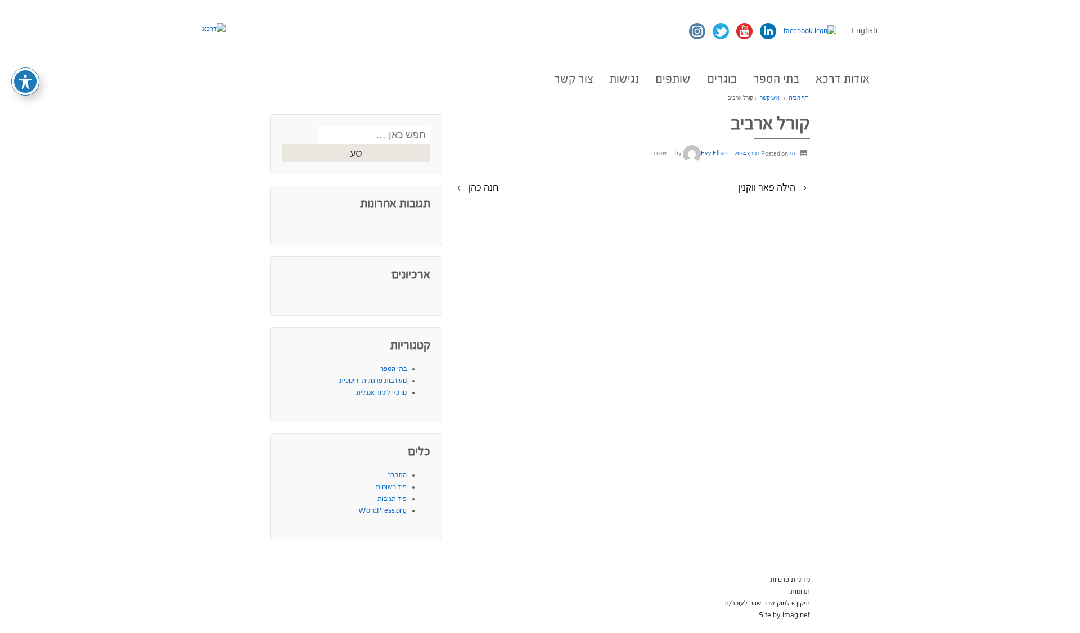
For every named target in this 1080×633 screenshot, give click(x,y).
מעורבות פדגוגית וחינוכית (373, 381)
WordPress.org (382, 510)
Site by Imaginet (784, 615)
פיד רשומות (391, 487)
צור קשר (573, 78)
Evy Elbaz (714, 153)
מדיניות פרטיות (790, 580)
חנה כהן (483, 187)
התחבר (397, 475)
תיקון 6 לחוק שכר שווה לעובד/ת (767, 603)
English (864, 30)
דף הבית (798, 97)
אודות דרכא (843, 78)
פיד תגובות (392, 499)
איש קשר (770, 97)
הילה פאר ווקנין (766, 187)
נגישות (624, 78)
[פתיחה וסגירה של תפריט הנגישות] (25, 81)
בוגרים (722, 78)
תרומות (800, 591)
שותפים (673, 78)
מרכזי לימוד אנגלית (381, 392)
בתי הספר (776, 78)
